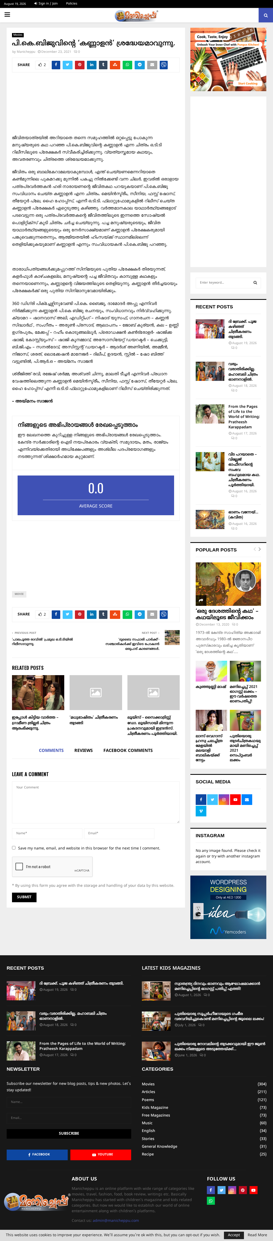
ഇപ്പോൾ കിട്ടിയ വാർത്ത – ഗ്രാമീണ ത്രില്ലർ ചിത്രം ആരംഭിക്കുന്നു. (35, 723)
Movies (17, 35)
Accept (234, 1235)
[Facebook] (211, 1190)
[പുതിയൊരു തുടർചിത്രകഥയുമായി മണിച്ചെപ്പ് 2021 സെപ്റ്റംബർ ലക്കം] (245, 720)
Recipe (148, 1154)
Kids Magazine (155, 1108)
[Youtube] (254, 1190)
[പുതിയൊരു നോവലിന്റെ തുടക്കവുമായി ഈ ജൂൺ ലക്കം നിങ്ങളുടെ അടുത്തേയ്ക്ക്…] (156, 1051)
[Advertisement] (96, 106)
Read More (257, 1235)
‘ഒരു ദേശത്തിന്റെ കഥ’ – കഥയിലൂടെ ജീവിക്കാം (227, 614)
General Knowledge (159, 1147)
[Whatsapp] (211, 1201)
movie (19, 594)
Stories (148, 1139)
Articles (148, 1092)
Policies (71, 4)
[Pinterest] (243, 1190)
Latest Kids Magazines (171, 968)
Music (147, 1123)
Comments (51, 751)
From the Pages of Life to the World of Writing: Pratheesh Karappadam (244, 417)
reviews (83, 751)
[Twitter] (222, 1190)
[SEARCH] (255, 283)
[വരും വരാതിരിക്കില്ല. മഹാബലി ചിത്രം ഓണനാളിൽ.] (210, 371)
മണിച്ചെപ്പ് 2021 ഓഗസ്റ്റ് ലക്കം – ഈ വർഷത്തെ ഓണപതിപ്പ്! (244, 694)
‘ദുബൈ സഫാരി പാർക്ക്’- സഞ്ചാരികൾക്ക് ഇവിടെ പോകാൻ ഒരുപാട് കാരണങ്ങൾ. (132, 644)
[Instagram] (232, 1190)
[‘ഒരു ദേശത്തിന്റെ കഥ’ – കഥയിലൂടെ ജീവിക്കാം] (228, 584)
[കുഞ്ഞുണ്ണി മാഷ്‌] (211, 671)
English (148, 1131)
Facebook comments (128, 751)
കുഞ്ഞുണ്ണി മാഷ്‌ (211, 687)
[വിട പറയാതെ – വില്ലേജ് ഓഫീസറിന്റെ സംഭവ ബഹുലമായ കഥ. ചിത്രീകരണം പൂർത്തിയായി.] (210, 461)
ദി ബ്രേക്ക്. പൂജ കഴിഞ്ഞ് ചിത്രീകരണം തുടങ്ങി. (81, 983)
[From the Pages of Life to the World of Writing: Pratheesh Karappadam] (210, 414)
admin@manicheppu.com (116, 1221)
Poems (148, 1100)
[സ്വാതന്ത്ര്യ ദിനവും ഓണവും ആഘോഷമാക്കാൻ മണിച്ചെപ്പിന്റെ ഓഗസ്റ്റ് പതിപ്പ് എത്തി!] (156, 991)
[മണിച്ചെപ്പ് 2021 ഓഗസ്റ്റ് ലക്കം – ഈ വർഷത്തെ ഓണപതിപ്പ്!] (245, 671)
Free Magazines (156, 1115)
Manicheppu (26, 52)
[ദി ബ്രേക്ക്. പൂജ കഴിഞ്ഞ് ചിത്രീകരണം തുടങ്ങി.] (210, 329)
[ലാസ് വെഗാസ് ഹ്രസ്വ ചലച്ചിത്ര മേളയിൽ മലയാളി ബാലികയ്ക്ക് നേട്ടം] (211, 720)
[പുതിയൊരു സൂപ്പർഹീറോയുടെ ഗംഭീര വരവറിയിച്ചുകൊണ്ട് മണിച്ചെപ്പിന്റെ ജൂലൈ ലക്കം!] (156, 1021)
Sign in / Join (48, 4)
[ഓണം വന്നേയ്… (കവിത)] (210, 519)
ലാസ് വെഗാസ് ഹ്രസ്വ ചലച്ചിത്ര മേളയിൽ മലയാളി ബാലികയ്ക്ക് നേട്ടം (209, 748)
